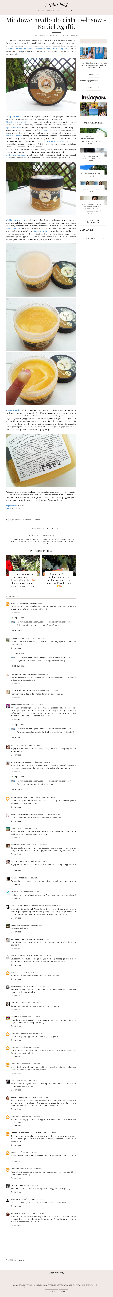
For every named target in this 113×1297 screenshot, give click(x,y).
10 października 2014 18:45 (34, 986)
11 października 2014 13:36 (26, 1080)
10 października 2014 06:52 (27, 972)
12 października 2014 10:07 (28, 1152)
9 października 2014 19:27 (32, 925)
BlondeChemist (18, 1097)
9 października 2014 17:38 (28, 892)
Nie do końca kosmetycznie (23, 691)
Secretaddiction (18, 845)
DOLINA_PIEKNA (17, 638)
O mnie (41, 11)
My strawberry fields (21, 762)
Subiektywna (17, 986)
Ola (12, 1080)
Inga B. (14, 878)
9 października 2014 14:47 (60, 729)
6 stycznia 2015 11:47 (35, 1213)
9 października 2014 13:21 (31, 603)
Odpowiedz (16, 612)
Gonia (13, 1152)
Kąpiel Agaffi (15, 520)
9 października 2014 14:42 (30, 745)
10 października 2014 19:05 (30, 1003)
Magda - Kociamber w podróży (24, 906)
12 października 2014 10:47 (31, 1169)
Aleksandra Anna (19, 674)
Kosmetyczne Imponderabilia (24, 814)
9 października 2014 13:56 (60, 622)
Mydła (37, 520)
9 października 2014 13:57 (60, 657)
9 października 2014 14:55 (44, 797)
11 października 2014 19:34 (36, 1097)
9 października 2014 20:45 (38, 939)
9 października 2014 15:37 (27, 828)
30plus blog (56, 4)
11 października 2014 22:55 (45, 1133)
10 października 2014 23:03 (31, 1033)
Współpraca (62, 11)
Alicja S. (15, 745)
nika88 (14, 1017)
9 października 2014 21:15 (40, 955)
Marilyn (14, 1003)
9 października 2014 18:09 (50, 906)
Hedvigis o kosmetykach (22, 1133)
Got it (63, 1291)
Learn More (51, 1291)
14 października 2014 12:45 (29, 1185)
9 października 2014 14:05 (47, 691)
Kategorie (50, 11)
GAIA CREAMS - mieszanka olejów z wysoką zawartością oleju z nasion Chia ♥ (59, 541)
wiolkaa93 (15, 925)
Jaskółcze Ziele (18, 1213)
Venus (13, 892)
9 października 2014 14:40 (32, 704)
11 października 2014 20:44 (31, 1116)
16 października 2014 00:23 (33, 1199)
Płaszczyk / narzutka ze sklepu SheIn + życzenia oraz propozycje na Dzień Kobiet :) (91, 208)
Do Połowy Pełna (18, 939)
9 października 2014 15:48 (38, 845)
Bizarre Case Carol (20, 861)
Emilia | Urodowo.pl (20, 955)
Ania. (13, 828)
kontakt (85, 41)
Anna (13, 972)
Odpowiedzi (19, 618)
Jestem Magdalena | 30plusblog (31, 622)
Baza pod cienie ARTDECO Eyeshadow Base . (91, 158)
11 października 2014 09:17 (31, 1047)
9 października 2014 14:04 (39, 674)
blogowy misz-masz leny (22, 797)
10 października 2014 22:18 (28, 1017)
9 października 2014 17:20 (29, 878)
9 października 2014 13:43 (36, 638)
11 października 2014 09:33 (31, 1064)
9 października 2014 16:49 (41, 861)
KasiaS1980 (16, 704)
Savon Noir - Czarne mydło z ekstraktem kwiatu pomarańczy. (25, 540)
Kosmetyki (28, 520)
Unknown (15, 603)
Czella (14, 1185)
